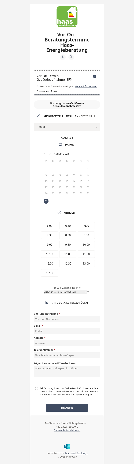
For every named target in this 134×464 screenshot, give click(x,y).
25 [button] (53, 193)
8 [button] (81, 175)
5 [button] (60, 175)
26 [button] (60, 193)
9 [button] (88, 175)
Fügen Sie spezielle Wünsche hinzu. (55, 363)
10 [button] (46, 181)
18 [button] (53, 187)
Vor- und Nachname (46, 313)
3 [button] (46, 175)
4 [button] (53, 175)
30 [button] (88, 193)
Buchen (67, 408)
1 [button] (81, 169)
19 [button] (60, 187)
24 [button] (46, 193)
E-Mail (37, 325)
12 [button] (60, 181)
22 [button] (81, 187)
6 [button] (67, 175)
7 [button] (74, 175)
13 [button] (67, 181)
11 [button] (53, 181)
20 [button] (67, 187)
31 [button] (46, 201)
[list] (67, 83)
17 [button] (46, 187)
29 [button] (81, 193)
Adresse (38, 337)
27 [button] (67, 193)
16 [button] (88, 181)
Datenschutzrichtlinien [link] (67, 430)
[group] (67, 250)
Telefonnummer (43, 349)
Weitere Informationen (86, 86)
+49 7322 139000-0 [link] (67, 426)
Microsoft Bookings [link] (76, 453)
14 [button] (74, 181)
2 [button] (88, 169)
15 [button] (81, 181)
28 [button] (74, 193)
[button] (45, 154)
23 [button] (88, 187)
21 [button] (74, 187)
